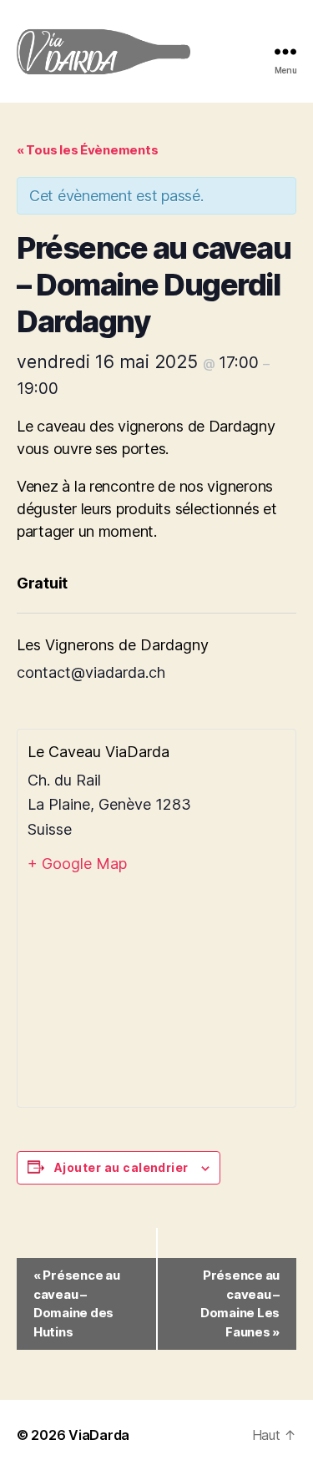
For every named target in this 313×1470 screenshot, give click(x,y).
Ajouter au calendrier (121, 1167)
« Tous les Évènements (87, 150)
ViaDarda (98, 1435)
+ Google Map (77, 863)
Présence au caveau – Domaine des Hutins (76, 1303)
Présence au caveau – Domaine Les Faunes (240, 1303)
